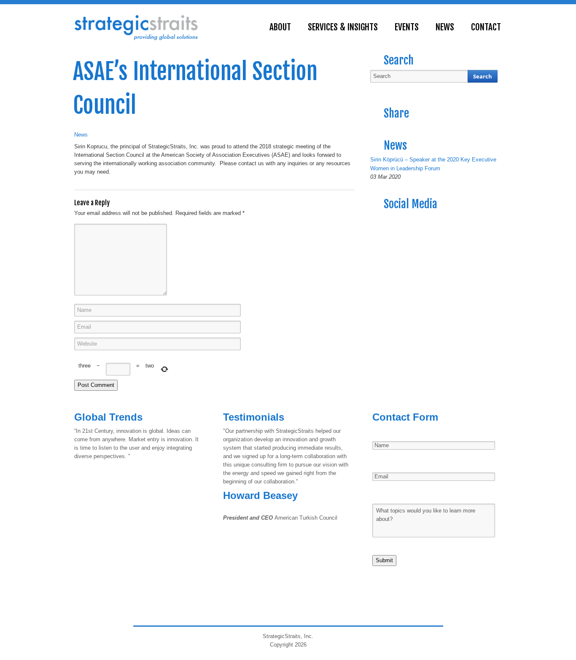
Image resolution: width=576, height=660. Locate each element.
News (81, 134)
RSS (377, 220)
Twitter (393, 220)
